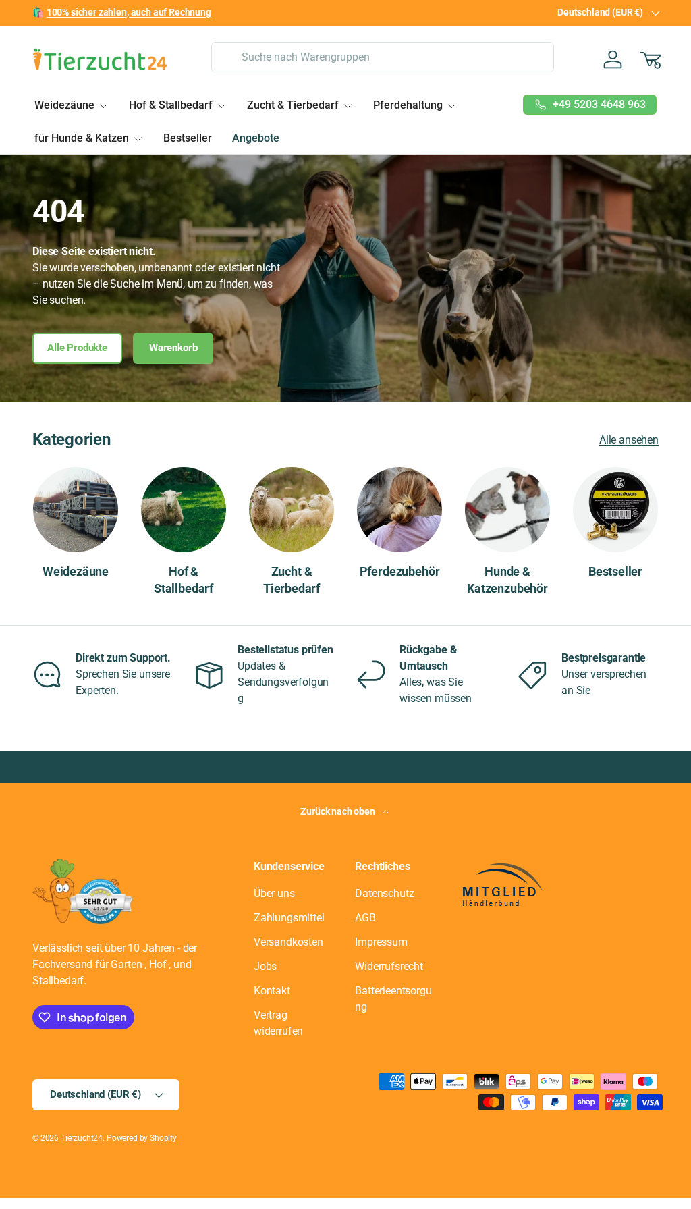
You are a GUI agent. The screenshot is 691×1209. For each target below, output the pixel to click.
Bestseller (187, 138)
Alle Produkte (77, 348)
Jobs (265, 966)
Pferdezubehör (400, 572)
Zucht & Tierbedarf (291, 580)
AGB (365, 917)
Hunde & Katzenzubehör (507, 580)
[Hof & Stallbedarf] (183, 509)
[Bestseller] (615, 509)
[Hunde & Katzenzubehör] (507, 509)
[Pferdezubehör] (399, 509)
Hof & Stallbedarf (183, 580)
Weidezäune (76, 572)
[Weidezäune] (75, 509)
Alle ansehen (629, 439)
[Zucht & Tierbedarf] (291, 509)
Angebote (255, 138)
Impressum (381, 942)
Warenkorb (173, 348)
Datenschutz (384, 893)
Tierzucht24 (82, 1138)
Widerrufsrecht (389, 966)
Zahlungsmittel (289, 917)
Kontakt (272, 990)
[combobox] (382, 57)
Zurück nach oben (338, 811)
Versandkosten (288, 942)
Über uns (274, 893)
